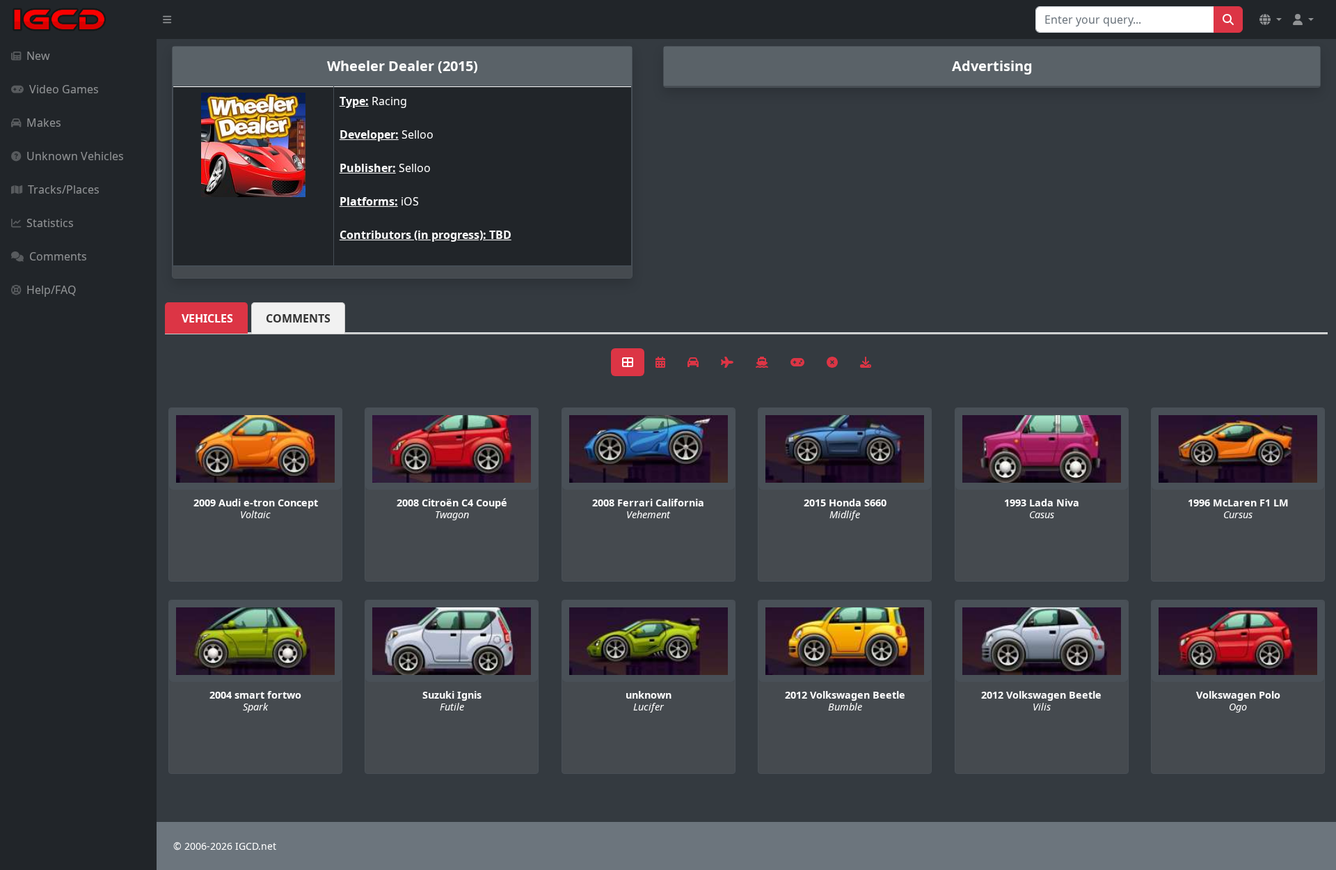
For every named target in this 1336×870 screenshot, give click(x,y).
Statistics (50, 223)
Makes (43, 122)
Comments (58, 256)
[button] (1270, 19)
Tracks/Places (64, 189)
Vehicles (207, 318)
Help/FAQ (51, 289)
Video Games (64, 89)
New (38, 55)
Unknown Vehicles (75, 156)
